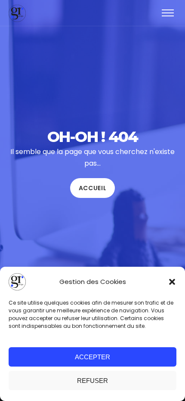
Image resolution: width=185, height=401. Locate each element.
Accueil (93, 188)
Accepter (92, 357)
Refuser (92, 380)
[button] (172, 282)
